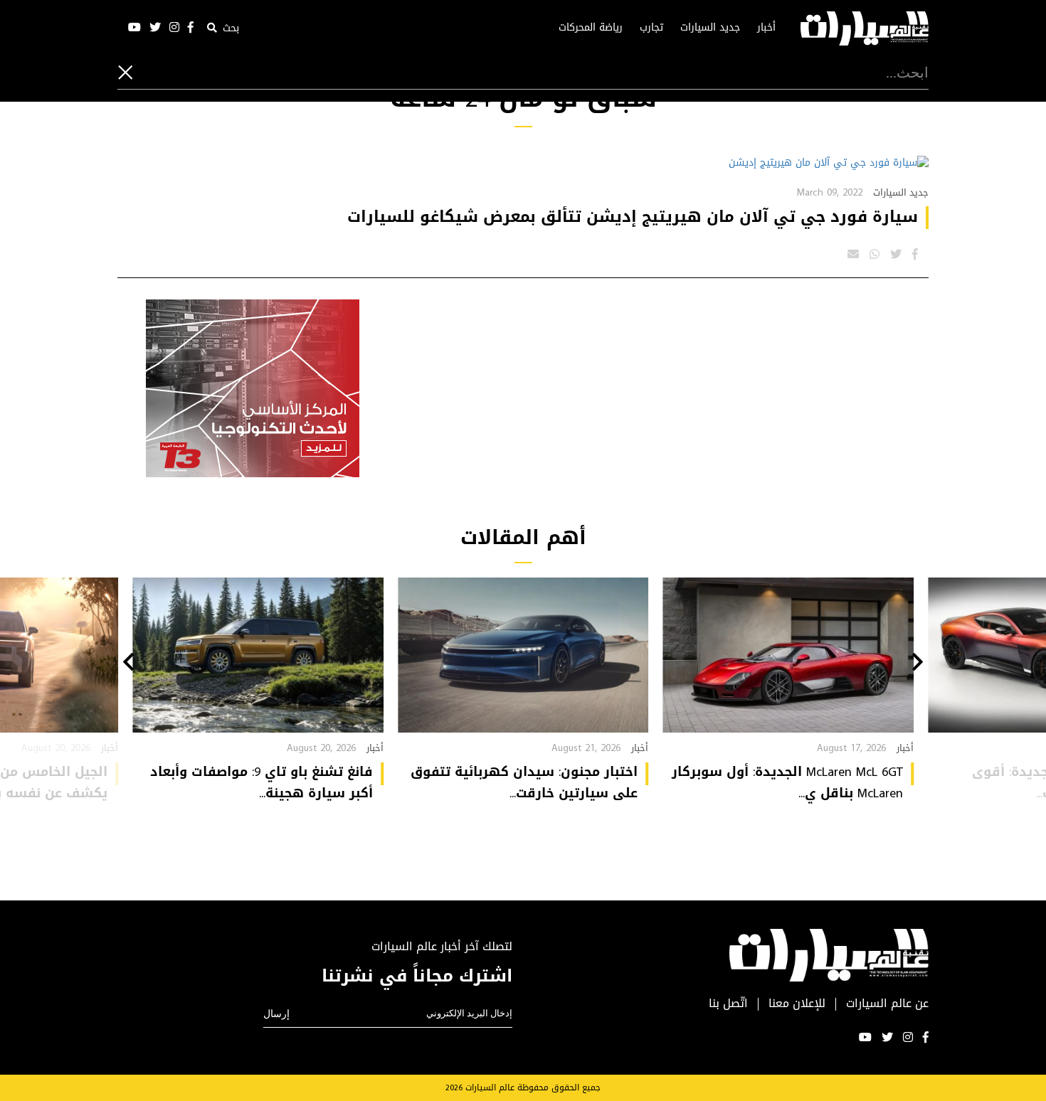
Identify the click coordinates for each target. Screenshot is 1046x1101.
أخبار (766, 28)
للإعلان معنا (796, 1004)
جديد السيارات (710, 28)
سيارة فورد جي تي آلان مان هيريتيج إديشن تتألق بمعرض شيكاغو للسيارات (632, 217)
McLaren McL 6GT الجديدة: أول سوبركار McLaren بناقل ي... (787, 782)
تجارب (651, 28)
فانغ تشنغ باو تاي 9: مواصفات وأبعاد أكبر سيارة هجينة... (261, 782)
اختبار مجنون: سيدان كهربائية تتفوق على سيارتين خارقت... (524, 782)
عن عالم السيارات (887, 1004)
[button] (917, 663)
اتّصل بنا (728, 1004)
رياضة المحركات (591, 28)
